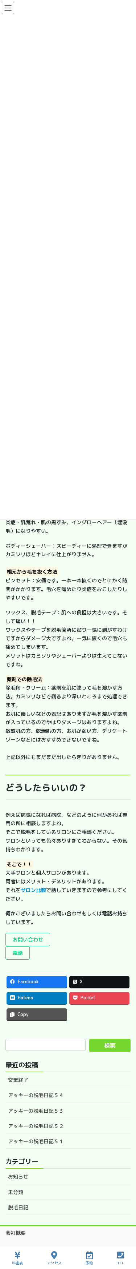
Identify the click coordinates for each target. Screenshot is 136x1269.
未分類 (15, 1192)
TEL (120, 1262)
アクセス (54, 1262)
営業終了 (18, 1079)
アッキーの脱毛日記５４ (36, 1095)
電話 (18, 952)
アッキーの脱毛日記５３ (36, 1110)
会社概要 (15, 1232)
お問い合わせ (28, 939)
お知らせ (18, 1176)
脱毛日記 (18, 1207)
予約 (89, 1262)
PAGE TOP (124, 1236)
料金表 (17, 1262)
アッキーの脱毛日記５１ (36, 1141)
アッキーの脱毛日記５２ (36, 1126)
